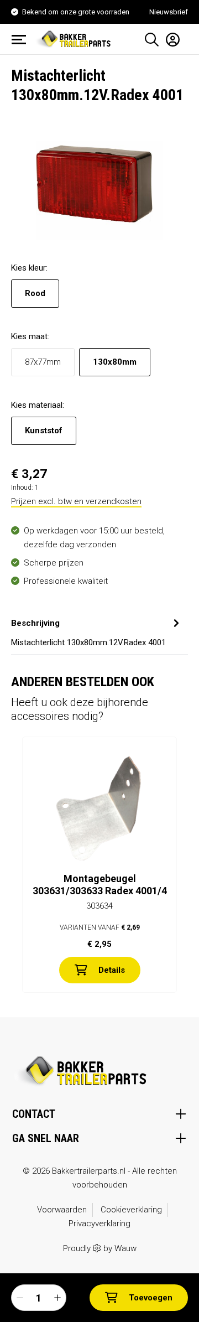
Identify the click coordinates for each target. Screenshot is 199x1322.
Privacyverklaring (99, 1223)
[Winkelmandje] (184, 35)
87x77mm (43, 362)
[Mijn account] (169, 39)
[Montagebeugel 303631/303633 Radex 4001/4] (99, 809)
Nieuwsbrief (168, 12)
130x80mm (115, 362)
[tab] (96, 631)
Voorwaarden (62, 1210)
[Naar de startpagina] (74, 38)
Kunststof (43, 431)
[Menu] (22, 39)
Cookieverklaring (131, 1210)
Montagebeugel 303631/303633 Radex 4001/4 (100, 884)
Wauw (125, 1248)
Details (111, 970)
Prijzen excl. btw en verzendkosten (76, 501)
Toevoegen (150, 1298)
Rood (35, 293)
